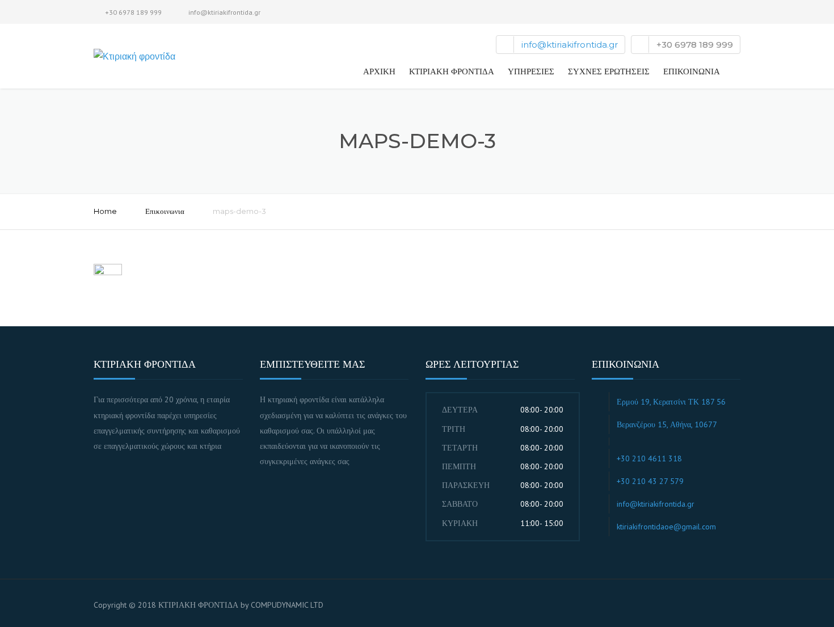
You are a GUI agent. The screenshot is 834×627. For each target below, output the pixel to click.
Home (105, 211)
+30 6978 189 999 (133, 12)
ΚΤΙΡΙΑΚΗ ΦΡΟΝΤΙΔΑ (451, 71)
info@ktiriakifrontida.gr (224, 12)
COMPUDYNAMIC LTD (287, 605)
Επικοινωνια (164, 211)
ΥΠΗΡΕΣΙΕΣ (531, 71)
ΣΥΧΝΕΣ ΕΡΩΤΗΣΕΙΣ (609, 71)
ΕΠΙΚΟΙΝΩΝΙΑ (691, 71)
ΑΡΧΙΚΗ (379, 71)
